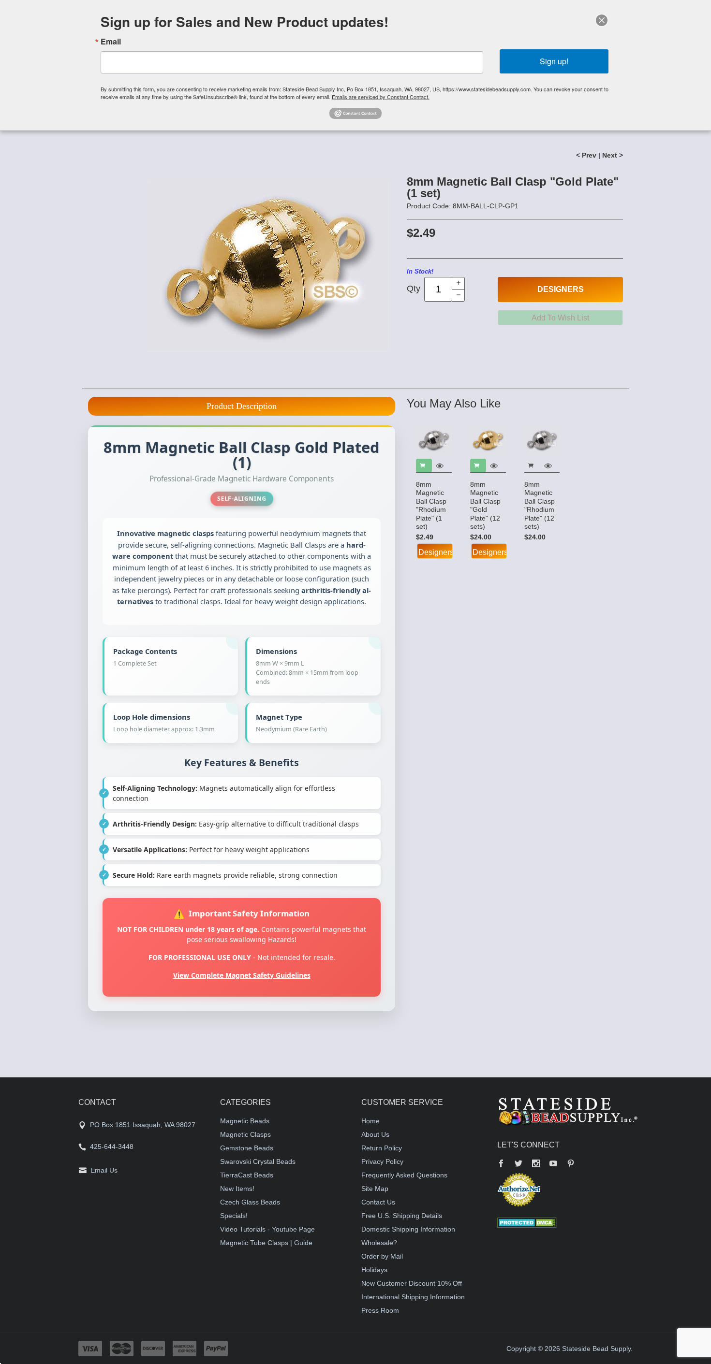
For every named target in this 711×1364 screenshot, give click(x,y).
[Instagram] (536, 1164)
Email (111, 41)
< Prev (586, 155)
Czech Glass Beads (250, 1202)
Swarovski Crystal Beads (258, 1161)
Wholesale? (379, 1243)
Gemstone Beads (246, 1148)
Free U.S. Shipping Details (401, 1215)
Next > (612, 155)
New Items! (237, 1188)
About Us (375, 1134)
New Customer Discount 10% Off (411, 1283)
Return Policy (381, 1148)
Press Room (380, 1310)
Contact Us (378, 1202)
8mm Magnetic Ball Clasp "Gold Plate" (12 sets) (485, 505)
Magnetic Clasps (245, 1134)
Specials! (234, 1215)
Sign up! (554, 61)
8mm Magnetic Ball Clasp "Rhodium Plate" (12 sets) (539, 505)
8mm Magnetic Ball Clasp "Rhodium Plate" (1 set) (431, 505)
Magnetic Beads (244, 1121)
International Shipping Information (413, 1297)
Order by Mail (382, 1256)
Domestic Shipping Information (408, 1229)
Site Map (374, 1188)
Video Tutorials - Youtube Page (267, 1229)
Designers (560, 289)
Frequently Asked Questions (404, 1175)
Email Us (104, 1170)
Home (370, 1121)
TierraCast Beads (246, 1175)
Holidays (374, 1270)
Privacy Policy (382, 1161)
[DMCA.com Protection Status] (527, 1222)
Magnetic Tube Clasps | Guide (266, 1243)
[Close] (601, 20)
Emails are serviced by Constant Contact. (381, 97)
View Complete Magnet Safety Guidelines (242, 975)
